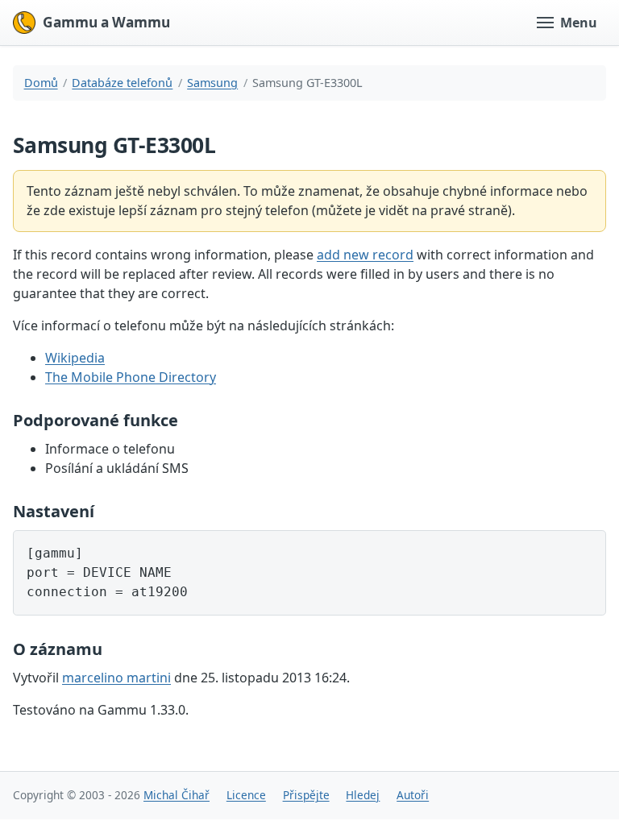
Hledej (363, 794)
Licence (246, 794)
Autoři (413, 794)
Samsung (212, 82)
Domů (41, 82)
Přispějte (306, 794)
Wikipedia (75, 358)
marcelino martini (116, 677)
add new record (365, 254)
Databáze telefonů (122, 82)
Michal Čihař (176, 794)
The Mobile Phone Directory (130, 377)
